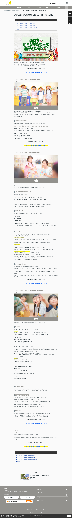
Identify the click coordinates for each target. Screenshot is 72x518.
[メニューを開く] (66, 7)
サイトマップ (43, 509)
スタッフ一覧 (39, 492)
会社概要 (39, 7)
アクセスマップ (40, 500)
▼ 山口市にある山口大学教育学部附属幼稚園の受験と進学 (26, 27)
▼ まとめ (18, 29)
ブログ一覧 (28, 7)
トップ (9, 7)
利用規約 (28, 509)
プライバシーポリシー (35, 509)
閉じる (69, 515)
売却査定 (59, 7)
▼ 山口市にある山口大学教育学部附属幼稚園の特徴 (25, 25)
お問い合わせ (49, 7)
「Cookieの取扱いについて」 (11, 516)
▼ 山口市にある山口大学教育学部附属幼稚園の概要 (25, 23)
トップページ (39, 489)
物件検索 (19, 7)
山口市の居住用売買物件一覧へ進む (36, 72)
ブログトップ (39, 497)
